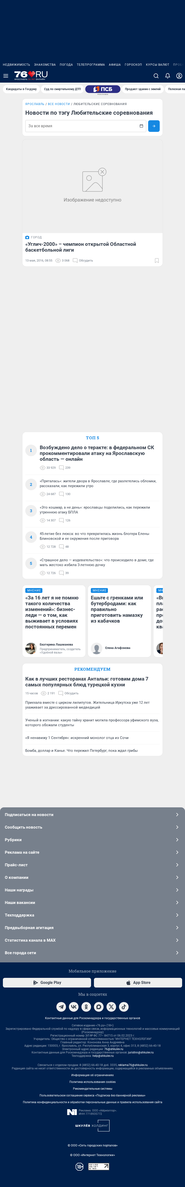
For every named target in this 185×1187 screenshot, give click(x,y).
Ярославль (35, 104)
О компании (16, 877)
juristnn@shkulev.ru (141, 1052)
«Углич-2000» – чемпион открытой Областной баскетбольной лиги (80, 247)
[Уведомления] (167, 76)
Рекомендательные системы (92, 1088)
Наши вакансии (20, 902)
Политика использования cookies (92, 1082)
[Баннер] (103, 89)
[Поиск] (156, 76)
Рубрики (13, 839)
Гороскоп (133, 64)
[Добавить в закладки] (157, 260)
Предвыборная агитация (29, 927)
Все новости (59, 104)
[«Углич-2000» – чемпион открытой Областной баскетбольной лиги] (92, 186)
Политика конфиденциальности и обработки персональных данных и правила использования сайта (92, 1102)
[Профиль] (179, 76)
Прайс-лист (16, 864)
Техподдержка (19, 915)
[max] (99, 1007)
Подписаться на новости (29, 814)
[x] (111, 1007)
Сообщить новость (23, 827)
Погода (66, 64)
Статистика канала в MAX (30, 940)
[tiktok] (124, 1007)
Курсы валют (157, 64)
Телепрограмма (91, 64)
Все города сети (20, 952)
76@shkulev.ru (113, 1049)
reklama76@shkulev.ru (133, 1065)
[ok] (86, 1007)
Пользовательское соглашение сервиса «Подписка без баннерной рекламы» (92, 1095)
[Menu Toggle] (6, 76)
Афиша (115, 64)
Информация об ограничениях (92, 1075)
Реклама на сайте (22, 852)
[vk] (74, 1007)
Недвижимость (16, 64)
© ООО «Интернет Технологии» (92, 1155)
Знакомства (45, 64)
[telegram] (61, 1007)
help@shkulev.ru (103, 1056)
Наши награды (19, 890)
